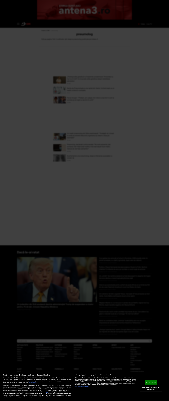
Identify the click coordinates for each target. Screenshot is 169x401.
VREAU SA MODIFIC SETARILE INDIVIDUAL (151, 388)
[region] (84, 386)
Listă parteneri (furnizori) (82, 386)
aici (47, 392)
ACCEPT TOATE (151, 382)
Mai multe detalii (33, 382)
